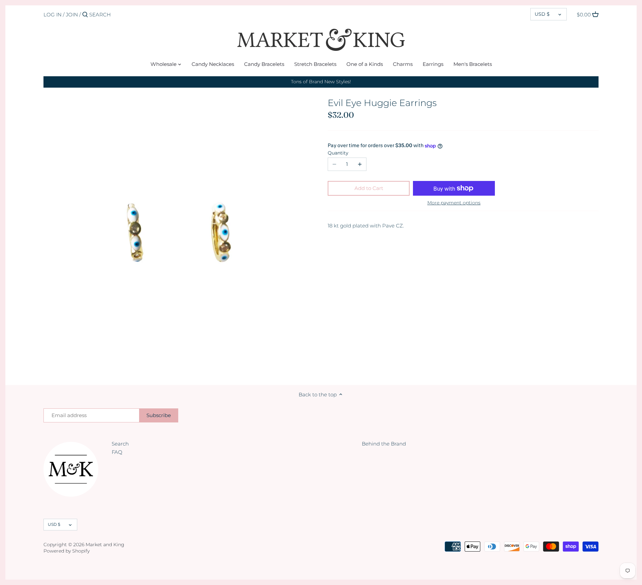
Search (120, 444)
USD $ (542, 14)
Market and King (105, 544)
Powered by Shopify (66, 551)
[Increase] (359, 164)
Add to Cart (368, 188)
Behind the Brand (384, 444)
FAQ (117, 452)
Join (72, 14)
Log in (52, 14)
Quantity (338, 153)
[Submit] (85, 15)
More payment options (453, 202)
